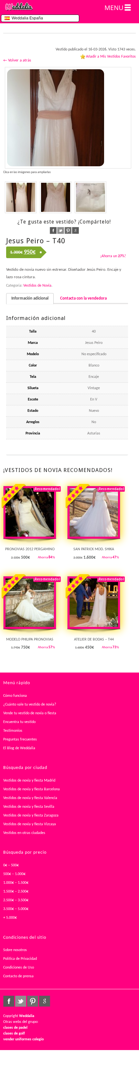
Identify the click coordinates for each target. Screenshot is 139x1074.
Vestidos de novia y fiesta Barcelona (31, 789)
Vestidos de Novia (37, 286)
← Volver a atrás (17, 60)
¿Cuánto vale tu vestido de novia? (29, 705)
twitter (60, 230)
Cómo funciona (15, 696)
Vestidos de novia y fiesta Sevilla (28, 807)
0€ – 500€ (11, 865)
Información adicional (29, 298)
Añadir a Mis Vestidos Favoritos (111, 57)
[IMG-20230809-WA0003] (68, 118)
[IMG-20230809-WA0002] (90, 197)
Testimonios (12, 731)
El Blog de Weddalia (19, 748)
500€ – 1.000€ (14, 874)
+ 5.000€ (10, 918)
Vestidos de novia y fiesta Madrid (29, 781)
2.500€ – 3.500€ (15, 900)
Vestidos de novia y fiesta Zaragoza (31, 815)
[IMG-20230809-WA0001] (21, 197)
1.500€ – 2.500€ (15, 891)
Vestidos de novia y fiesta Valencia (30, 798)
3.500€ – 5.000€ (15, 909)
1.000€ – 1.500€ (15, 883)
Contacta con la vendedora (83, 298)
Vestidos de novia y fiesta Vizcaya (29, 824)
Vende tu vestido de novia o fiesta (29, 713)
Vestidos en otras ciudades (24, 833)
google (75, 230)
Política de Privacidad (20, 959)
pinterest (68, 230)
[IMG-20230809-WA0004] (55, 197)
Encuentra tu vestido (19, 722)
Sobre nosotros (15, 950)
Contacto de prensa (18, 976)
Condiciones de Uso (18, 968)
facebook (53, 230)
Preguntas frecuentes (20, 739)
